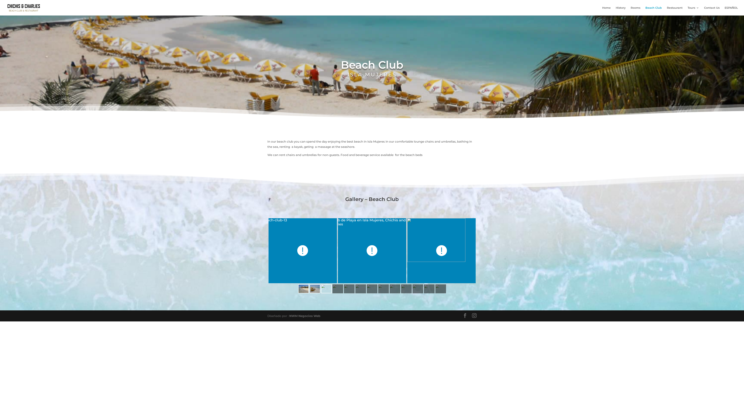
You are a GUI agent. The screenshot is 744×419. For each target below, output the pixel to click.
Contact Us (712, 8)
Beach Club (653, 8)
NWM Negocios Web (304, 316)
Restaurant (675, 8)
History (621, 8)
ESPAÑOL (731, 8)
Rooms (635, 8)
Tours (691, 8)
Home (606, 8)
